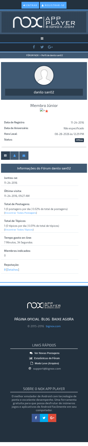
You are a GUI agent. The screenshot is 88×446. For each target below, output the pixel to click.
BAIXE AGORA (63, 319)
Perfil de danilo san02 (52, 55)
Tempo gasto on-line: (18, 237)
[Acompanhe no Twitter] (42, 47)
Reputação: (11, 264)
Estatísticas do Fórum (47, 358)
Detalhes (12, 269)
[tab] (5, 155)
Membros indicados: (17, 250)
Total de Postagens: (17, 204)
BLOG (45, 319)
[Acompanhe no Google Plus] (50, 47)
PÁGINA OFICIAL (26, 319)
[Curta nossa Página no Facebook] (34, 47)
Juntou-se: (11, 177)
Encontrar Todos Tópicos (19, 229)
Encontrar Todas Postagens (20, 212)
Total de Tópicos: (15, 220)
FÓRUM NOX (32, 55)
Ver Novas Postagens (47, 353)
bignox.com (52, 326)
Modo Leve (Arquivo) (46, 363)
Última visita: (13, 191)
